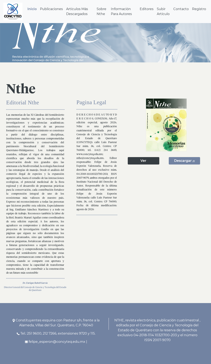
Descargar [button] (184, 161)
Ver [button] (143, 161)
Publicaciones (51, 9)
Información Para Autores (121, 11)
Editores (147, 9)
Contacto (181, 9)
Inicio (32, 9)
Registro (199, 9)
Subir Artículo (163, 11)
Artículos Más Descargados (77, 11)
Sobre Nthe (101, 11)
